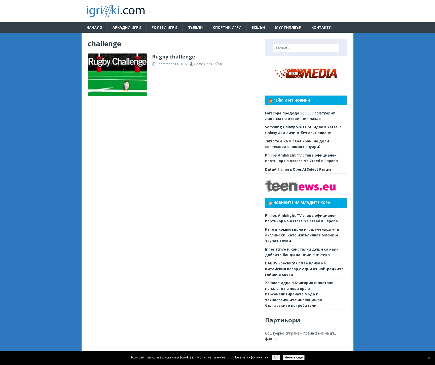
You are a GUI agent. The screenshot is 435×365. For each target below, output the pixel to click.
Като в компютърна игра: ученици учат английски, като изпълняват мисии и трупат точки (303, 235)
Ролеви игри (164, 27)
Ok (276, 357)
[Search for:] (306, 47)
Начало (94, 27)
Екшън (258, 27)
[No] (428, 357)
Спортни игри (227, 27)
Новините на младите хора (301, 202)
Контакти (321, 27)
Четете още (294, 357)
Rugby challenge (173, 56)
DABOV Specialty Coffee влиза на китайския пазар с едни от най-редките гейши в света (304, 269)
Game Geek (203, 64)
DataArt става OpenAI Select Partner (299, 169)
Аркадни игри (127, 27)
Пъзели (195, 27)
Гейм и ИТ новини (291, 100)
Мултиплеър (288, 27)
